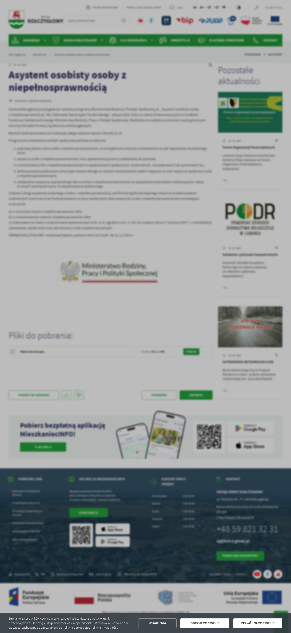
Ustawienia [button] (157, 623)
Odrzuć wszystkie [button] (205, 623)
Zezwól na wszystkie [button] (257, 623)
